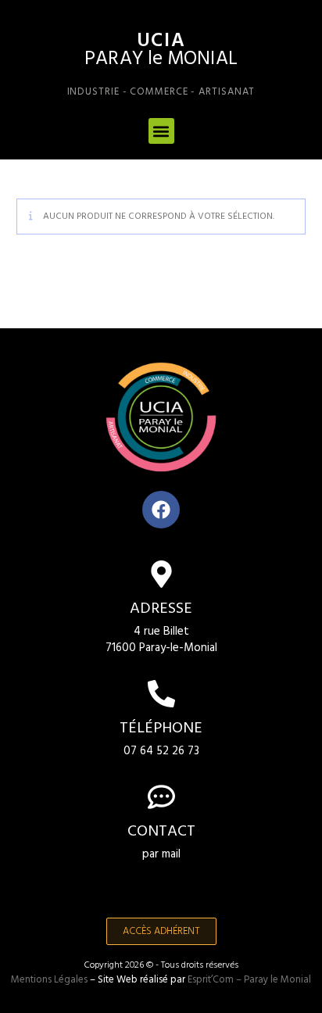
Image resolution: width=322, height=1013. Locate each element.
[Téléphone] (161, 693)
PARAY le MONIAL (161, 59)
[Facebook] (161, 509)
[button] (161, 131)
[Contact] (161, 797)
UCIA (161, 41)
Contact (161, 831)
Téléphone (161, 728)
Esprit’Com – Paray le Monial (249, 980)
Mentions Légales (49, 980)
